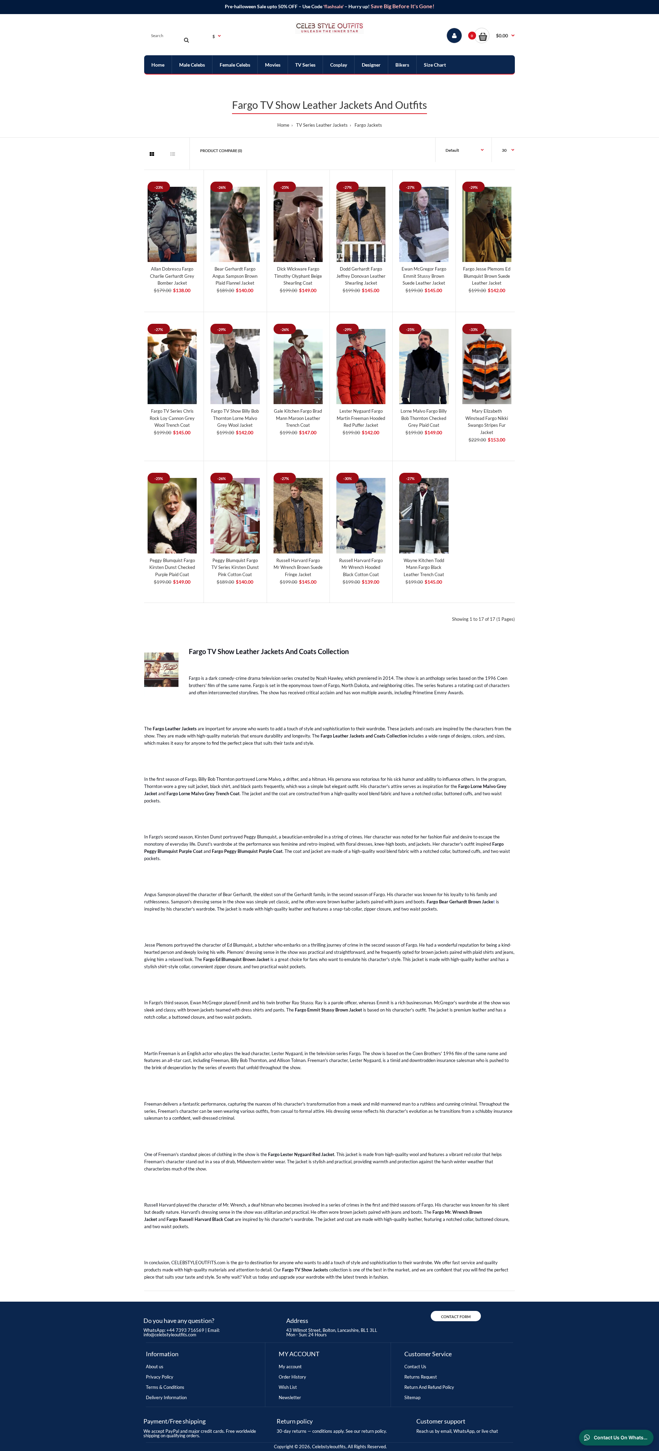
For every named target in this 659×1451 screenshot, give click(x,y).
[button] (494, 35)
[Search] (186, 39)
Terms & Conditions (165, 1387)
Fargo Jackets (368, 125)
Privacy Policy (159, 1377)
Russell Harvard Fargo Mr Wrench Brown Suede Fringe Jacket (298, 568)
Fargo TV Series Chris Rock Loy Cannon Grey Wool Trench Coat (172, 418)
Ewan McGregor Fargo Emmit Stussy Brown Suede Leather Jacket (424, 276)
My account (290, 1366)
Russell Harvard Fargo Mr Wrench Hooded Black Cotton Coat (361, 568)
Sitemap (412, 1397)
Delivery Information (166, 1397)
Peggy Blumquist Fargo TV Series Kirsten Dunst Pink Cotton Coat (235, 568)
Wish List (288, 1387)
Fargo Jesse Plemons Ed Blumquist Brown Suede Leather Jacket (486, 276)
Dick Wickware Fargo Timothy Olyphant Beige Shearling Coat (298, 276)
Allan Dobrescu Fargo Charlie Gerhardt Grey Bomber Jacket (172, 276)
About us (154, 1366)
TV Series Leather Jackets (322, 125)
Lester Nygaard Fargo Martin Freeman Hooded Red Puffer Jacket (361, 418)
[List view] (172, 154)
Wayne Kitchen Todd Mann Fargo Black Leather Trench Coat (424, 568)
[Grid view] (151, 154)
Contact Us (415, 1366)
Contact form (456, 1316)
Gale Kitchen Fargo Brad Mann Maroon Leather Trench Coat (298, 418)
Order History (292, 1377)
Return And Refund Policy (429, 1387)
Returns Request (420, 1377)
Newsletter (290, 1397)
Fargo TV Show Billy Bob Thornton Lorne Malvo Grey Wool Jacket (235, 418)
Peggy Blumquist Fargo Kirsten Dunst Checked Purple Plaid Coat (172, 568)
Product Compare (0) (221, 150)
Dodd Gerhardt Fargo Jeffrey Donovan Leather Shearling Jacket (360, 276)
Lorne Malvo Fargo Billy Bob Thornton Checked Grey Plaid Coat (424, 418)
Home (283, 125)
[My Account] (454, 35)
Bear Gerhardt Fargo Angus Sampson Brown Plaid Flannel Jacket (234, 276)
